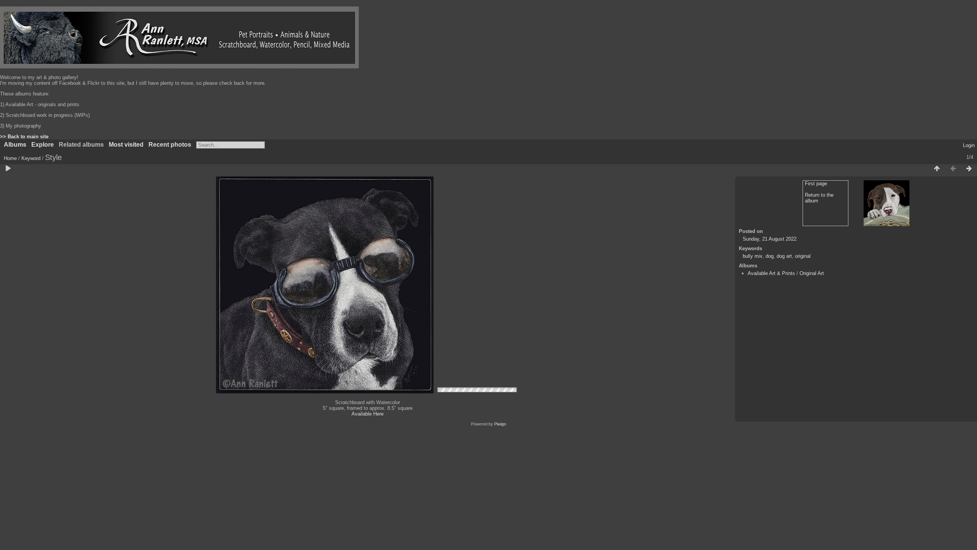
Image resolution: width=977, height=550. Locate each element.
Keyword (30, 158)
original (803, 256)
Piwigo (500, 424)
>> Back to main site (24, 136)
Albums (15, 144)
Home (10, 158)
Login (969, 145)
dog (770, 256)
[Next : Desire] (969, 169)
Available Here (367, 414)
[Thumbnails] (937, 169)
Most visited (126, 144)
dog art (784, 256)
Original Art (812, 273)
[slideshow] (8, 169)
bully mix (753, 256)
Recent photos (169, 144)
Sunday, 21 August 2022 (769, 239)
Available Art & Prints (771, 273)
